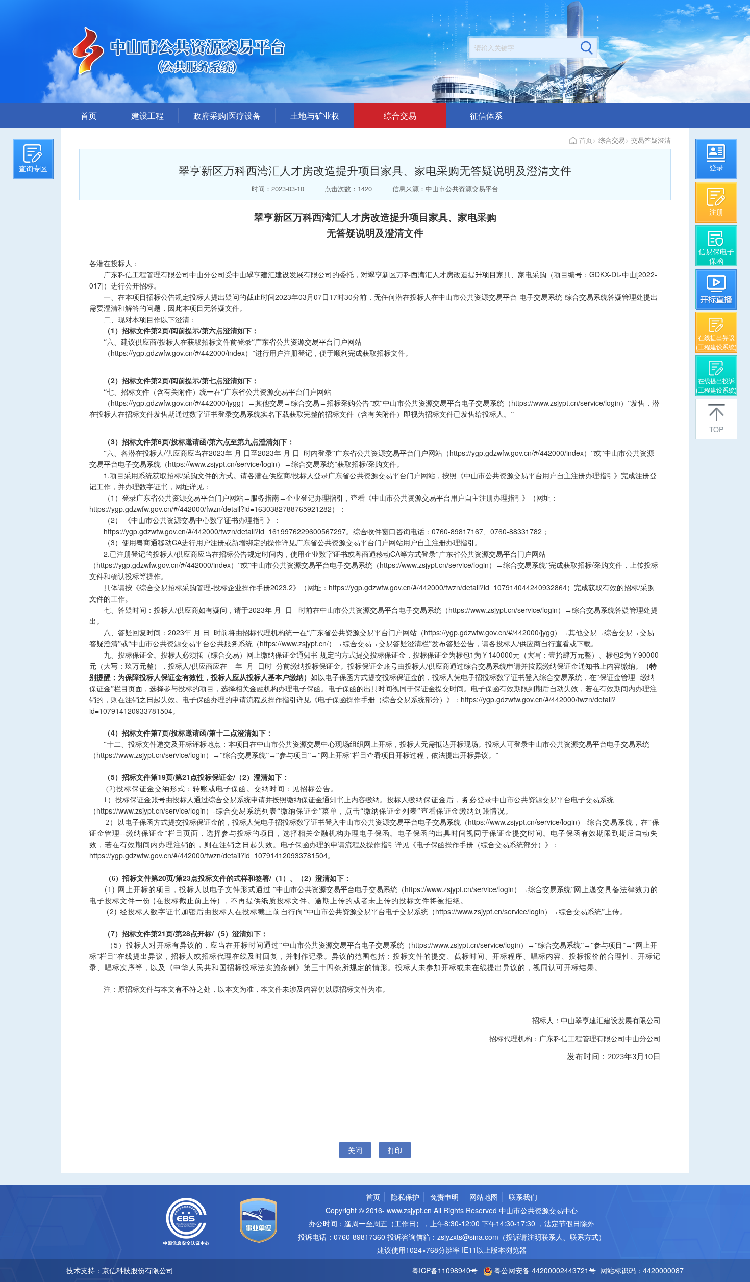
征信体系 (486, 115)
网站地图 (483, 1197)
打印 (395, 1150)
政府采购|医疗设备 (227, 115)
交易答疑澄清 (651, 140)
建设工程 (147, 115)
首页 (89, 115)
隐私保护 (405, 1197)
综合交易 (400, 115)
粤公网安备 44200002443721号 (544, 1270)
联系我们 (523, 1197)
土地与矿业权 (314, 115)
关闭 (355, 1150)
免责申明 (444, 1197)
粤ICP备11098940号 (445, 1270)
